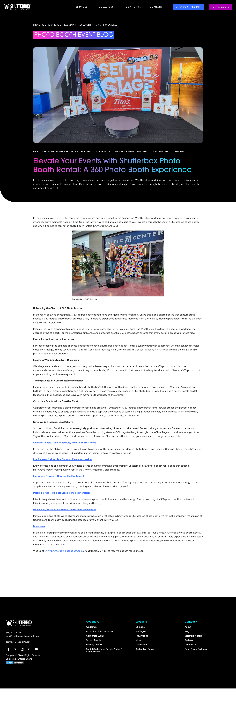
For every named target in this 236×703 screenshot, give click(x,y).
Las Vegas (140, 632)
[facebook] (8, 649)
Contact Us (190, 645)
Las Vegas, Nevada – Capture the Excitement (58, 476)
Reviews (189, 640)
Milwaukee (141, 645)
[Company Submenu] (165, 7)
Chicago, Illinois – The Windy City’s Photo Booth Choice (64, 443)
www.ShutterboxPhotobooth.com (64, 551)
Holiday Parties (94, 645)
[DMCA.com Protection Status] (15, 663)
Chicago (140, 627)
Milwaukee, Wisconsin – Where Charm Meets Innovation (64, 510)
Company (156, 7)
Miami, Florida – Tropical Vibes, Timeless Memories (61, 493)
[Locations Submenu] (141, 7)
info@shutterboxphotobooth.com (22, 636)
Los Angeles (141, 636)
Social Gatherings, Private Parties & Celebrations (104, 650)
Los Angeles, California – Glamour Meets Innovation (62, 459)
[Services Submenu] (90, 7)
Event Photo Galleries (196, 649)
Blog (187, 632)
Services (82, 7)
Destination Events (144, 649)
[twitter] (15, 649)
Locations (132, 7)
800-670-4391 (13, 633)
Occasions (106, 7)
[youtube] (36, 649)
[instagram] (22, 649)
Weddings (91, 627)
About (188, 627)
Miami (138, 640)
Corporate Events (95, 636)
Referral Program (193, 636)
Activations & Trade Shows (99, 632)
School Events (93, 640)
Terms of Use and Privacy (18, 642)
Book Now (39, 526)
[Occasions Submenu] (116, 7)
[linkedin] (29, 649)
